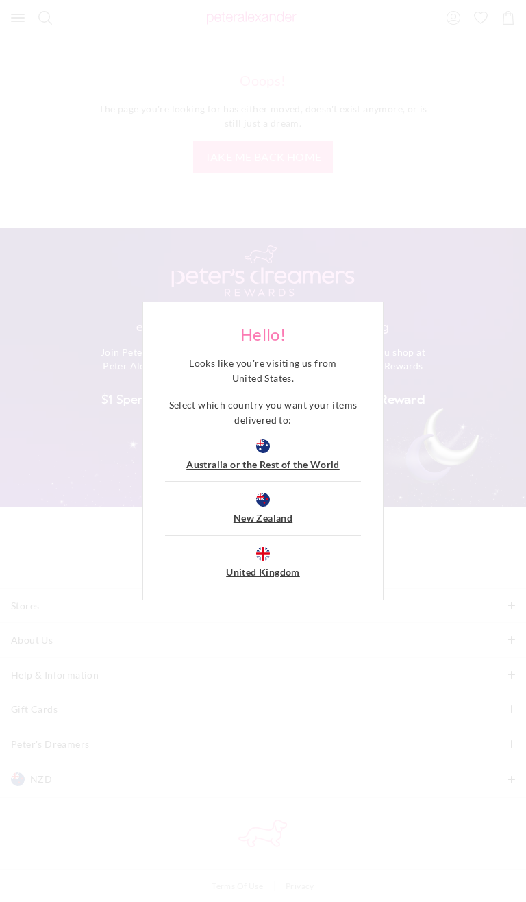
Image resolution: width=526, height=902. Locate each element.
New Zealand (263, 518)
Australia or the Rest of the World (263, 464)
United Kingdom (263, 572)
